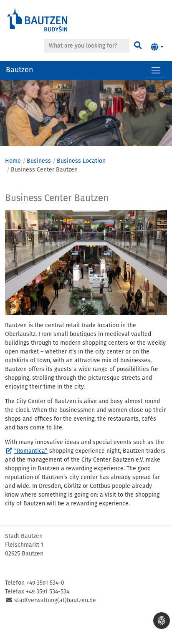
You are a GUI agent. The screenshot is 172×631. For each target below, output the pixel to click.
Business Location (81, 160)
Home (13, 160)
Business (39, 160)
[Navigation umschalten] (156, 70)
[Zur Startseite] (37, 19)
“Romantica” (31, 450)
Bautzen (19, 70)
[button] (157, 47)
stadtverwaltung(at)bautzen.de (55, 600)
